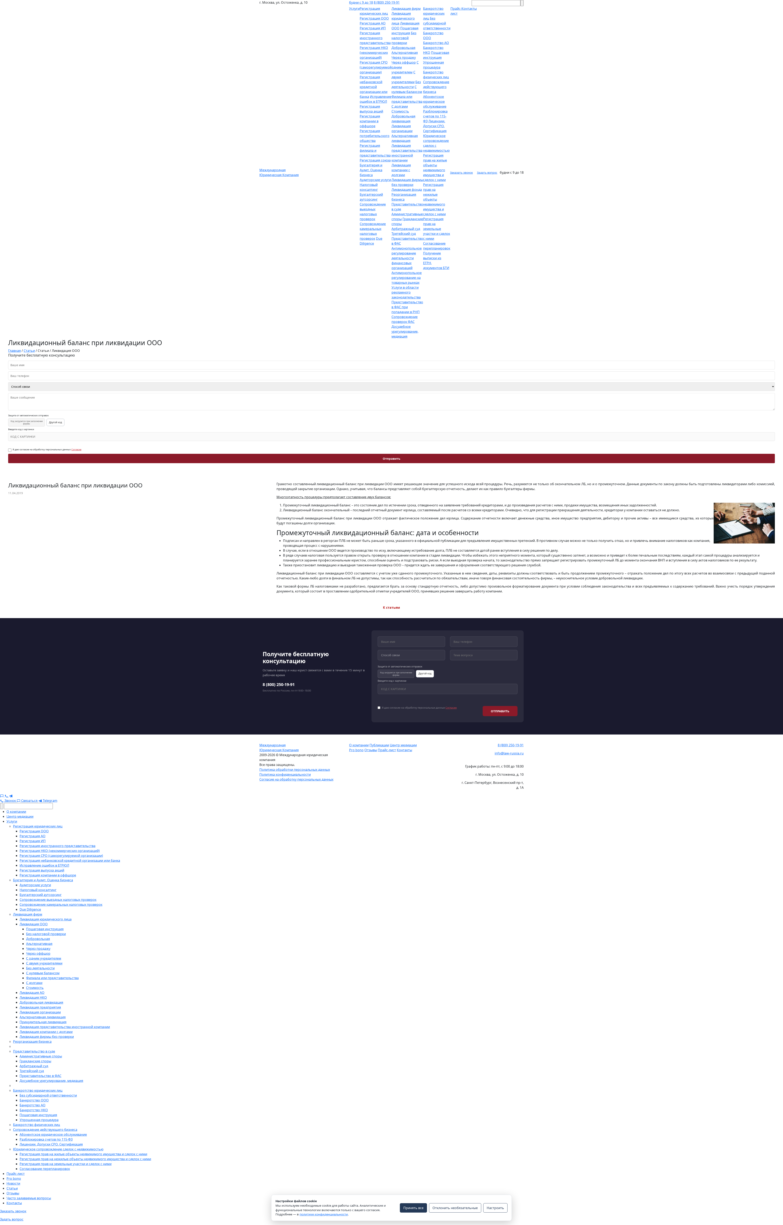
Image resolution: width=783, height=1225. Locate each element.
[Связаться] (2, 795)
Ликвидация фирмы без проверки (47, 1036)
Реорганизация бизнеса (32, 1041)
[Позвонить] (6, 795)
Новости (13, 1183)
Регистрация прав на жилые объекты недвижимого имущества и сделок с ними (83, 1154)
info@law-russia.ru (509, 753)
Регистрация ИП (373, 28)
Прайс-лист (387, 750)
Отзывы (370, 750)
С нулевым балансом (43, 973)
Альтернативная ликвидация (43, 1017)
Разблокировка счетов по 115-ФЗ (435, 116)
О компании (359, 745)
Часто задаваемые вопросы (29, 1198)
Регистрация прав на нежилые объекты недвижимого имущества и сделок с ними (434, 199)
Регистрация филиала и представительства (375, 150)
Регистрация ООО (374, 18)
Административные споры (41, 1056)
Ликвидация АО (32, 992)
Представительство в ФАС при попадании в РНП (407, 307)
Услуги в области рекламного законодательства (406, 292)
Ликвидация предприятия (40, 1007)
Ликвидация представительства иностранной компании (65, 1027)
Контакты (404, 750)
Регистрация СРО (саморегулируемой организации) (376, 67)
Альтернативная (405, 52)
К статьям (391, 607)
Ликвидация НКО (33, 997)
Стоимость (400, 111)
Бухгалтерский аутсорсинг (41, 895)
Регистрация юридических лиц (37, 826)
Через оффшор (404, 62)
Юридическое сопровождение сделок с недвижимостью (58, 1149)
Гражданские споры (35, 1061)
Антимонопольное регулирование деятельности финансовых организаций (407, 258)
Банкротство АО (436, 43)
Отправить (391, 458)
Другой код (55, 422)
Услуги (354, 8)
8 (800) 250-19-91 (387, 2)
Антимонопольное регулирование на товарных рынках (407, 278)
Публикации (379, 745)
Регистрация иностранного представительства (375, 38)
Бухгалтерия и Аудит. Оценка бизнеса (371, 170)
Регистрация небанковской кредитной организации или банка (373, 87)
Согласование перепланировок (45, 1168)
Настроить (495, 1208)
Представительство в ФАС (40, 1076)
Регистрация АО (373, 23)
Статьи (12, 1188)
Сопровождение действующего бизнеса (436, 87)
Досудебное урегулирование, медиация (405, 331)
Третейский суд (404, 233)
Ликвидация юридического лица (403, 18)
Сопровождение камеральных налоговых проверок (61, 904)
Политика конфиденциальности (285, 774)
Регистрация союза (375, 160)
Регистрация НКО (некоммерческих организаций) (374, 52)
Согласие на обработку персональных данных (296, 779)
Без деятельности (40, 968)
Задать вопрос (487, 173)
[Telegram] (11, 795)
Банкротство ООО (34, 1100)
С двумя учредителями (44, 963)
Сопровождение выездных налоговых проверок (58, 899)
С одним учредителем (43, 958)
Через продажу (404, 57)
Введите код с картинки (21, 429)
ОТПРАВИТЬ (500, 711)
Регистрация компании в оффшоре (370, 121)
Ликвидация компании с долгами (401, 170)
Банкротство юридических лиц (434, 13)
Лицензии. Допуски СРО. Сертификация (435, 126)
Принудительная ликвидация (43, 1022)
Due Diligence (30, 909)
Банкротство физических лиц (36, 1124)
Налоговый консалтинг (38, 890)
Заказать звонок (461, 173)
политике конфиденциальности (324, 1214)
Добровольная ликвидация (41, 1002)
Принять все (413, 1208)
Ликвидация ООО (34, 924)
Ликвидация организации (40, 1012)
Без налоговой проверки (404, 38)
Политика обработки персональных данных (294, 769)
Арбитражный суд (406, 228)
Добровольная (403, 47)
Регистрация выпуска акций (42, 870)
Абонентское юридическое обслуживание (434, 101)
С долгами (400, 106)
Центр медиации (403, 745)
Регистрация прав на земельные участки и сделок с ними (436, 229)
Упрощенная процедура (39, 1120)
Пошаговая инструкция (45, 929)
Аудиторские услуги (375, 180)
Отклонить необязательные (455, 1208)
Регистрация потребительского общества (374, 136)
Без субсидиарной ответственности (436, 23)
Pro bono (356, 750)
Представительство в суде (34, 1051)
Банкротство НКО (34, 1110)
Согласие (76, 449)
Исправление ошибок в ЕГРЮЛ (44, 865)
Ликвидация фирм (406, 8)
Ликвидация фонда (407, 189)
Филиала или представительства (52, 978)
